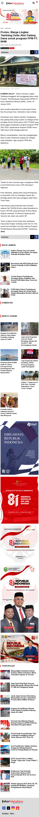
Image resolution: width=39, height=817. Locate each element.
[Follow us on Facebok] (4, 808)
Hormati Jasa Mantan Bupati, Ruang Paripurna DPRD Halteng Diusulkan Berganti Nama (24, 723)
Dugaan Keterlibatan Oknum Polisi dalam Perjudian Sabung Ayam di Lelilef (23, 710)
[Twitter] (32, 52)
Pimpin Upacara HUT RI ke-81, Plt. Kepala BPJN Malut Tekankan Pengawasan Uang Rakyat (24, 785)
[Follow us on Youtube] (17, 808)
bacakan (5, 48)
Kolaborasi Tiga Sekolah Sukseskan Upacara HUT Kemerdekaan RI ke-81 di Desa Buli (23, 774)
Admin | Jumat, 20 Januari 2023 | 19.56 (11, 45)
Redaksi (5, 814)
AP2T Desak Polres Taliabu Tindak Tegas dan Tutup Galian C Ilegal (24, 760)
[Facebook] (36, 52)
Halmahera (8, 28)
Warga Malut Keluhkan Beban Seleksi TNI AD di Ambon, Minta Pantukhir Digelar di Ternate (23, 673)
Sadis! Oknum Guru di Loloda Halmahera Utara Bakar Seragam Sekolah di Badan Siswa (24, 252)
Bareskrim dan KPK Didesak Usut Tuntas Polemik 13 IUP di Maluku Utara (24, 265)
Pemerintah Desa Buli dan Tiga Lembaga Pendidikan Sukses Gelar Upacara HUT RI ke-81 (23, 735)
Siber (12, 814)
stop (12, 48)
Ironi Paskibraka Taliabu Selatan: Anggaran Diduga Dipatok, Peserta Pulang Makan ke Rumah (24, 748)
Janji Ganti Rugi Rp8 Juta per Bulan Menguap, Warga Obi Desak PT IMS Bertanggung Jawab (29, 341)
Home (2, 28)
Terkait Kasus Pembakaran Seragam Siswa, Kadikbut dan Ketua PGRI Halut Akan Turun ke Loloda (24, 279)
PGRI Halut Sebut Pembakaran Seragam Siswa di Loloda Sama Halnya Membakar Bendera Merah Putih (24, 292)
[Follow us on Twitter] (8, 808)
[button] (37, 1)
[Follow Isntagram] (13, 808)
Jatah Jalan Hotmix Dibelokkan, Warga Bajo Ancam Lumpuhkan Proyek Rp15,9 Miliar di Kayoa (23, 698)
